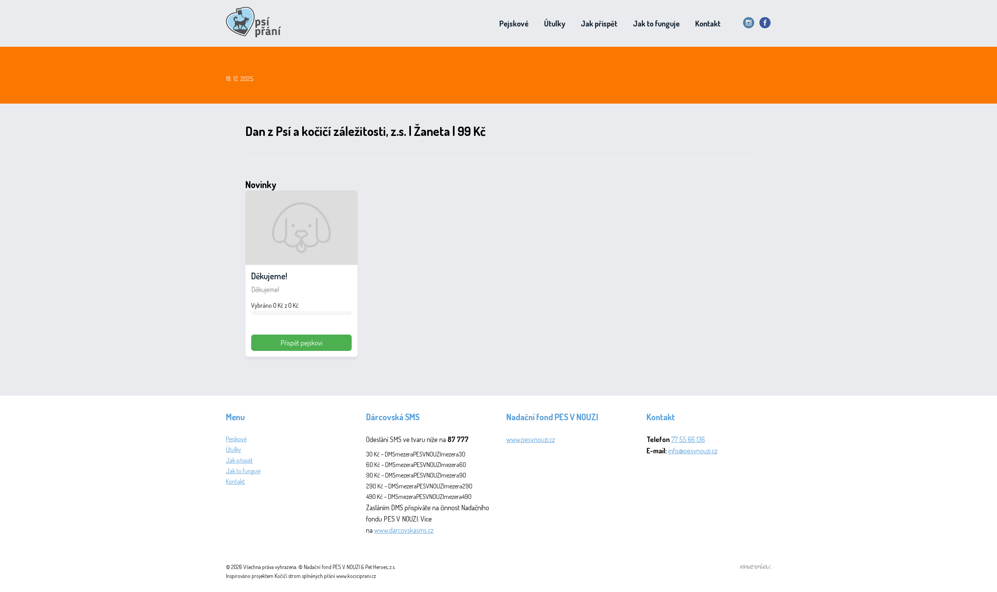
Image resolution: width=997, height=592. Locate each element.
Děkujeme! (269, 275)
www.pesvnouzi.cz (530, 439)
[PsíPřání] (256, 23)
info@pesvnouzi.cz (692, 450)
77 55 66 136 (688, 439)
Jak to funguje (656, 23)
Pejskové (513, 23)
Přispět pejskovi (301, 342)
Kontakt (707, 23)
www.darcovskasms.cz (403, 530)
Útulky (554, 23)
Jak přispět (599, 23)
